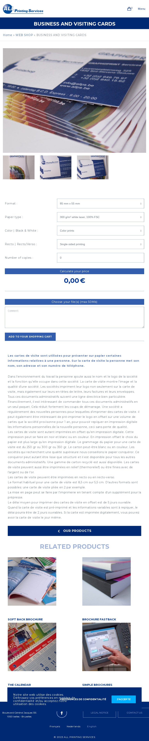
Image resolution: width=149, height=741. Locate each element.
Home (7, 35)
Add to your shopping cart (30, 336)
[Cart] (129, 8)
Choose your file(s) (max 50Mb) (74, 302)
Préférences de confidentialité (83, 699)
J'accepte (124, 699)
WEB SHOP (24, 35)
